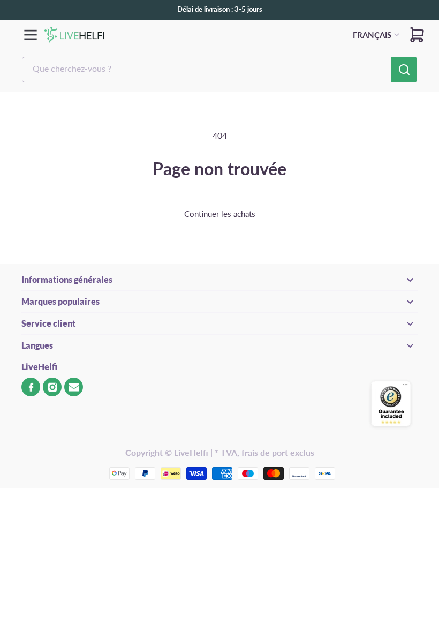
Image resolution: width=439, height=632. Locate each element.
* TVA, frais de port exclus (264, 452)
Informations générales (66, 279)
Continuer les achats (219, 214)
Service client (48, 323)
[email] (73, 387)
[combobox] (219, 69)
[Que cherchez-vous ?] (404, 69)
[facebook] (30, 387)
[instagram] (52, 387)
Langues (37, 345)
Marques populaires (60, 301)
